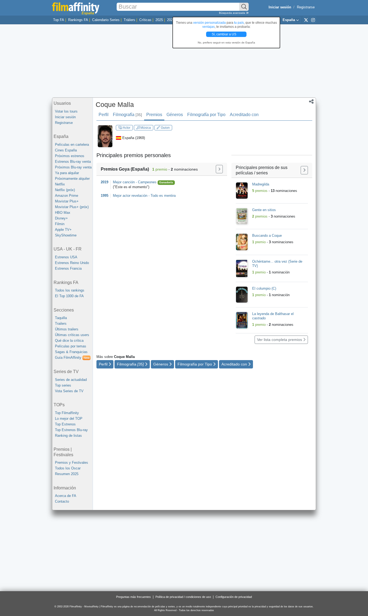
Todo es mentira (163, 196)
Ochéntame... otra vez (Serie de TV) (277, 263)
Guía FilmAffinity (72, 358)
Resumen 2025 (66, 474)
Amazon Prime (66, 196)
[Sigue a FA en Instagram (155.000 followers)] (313, 20)
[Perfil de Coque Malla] (105, 136)
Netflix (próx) (65, 190)
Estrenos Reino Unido (72, 263)
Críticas (145, 20)
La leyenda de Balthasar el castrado (273, 316)
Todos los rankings (69, 290)
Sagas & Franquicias (71, 352)
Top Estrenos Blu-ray (71, 430)
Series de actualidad (71, 380)
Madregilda (260, 184)
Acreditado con (244, 114)
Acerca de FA (65, 496)
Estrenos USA (66, 257)
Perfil (104, 114)
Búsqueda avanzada (232, 12)
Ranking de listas (68, 436)
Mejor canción (124, 182)
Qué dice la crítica (69, 341)
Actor (126, 128)
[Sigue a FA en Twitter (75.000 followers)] (306, 20)
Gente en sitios (264, 210)
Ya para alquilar (67, 173)
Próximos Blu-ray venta (73, 167)
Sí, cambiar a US (224, 34)
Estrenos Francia (68, 268)
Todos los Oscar (68, 468)
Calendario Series (106, 20)
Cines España (66, 150)
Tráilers (129, 20)
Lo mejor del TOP (68, 419)
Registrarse (306, 7)
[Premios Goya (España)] (219, 169)
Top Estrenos (65, 424)
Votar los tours (66, 111)
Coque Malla (115, 104)
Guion (165, 128)
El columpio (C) (264, 288)
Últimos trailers (66, 329)
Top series (63, 385)
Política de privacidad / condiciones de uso (183, 596)
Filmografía (127, 114)
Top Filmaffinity (67, 413)
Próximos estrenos (69, 156)
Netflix (60, 184)
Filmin (59, 224)
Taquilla (61, 318)
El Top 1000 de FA (69, 296)
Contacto (62, 501)
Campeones (148, 182)
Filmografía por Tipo (206, 114)
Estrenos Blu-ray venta (73, 162)
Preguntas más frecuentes (133, 596)
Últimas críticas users (72, 335)
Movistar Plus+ (67, 201)
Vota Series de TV (69, 391)
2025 (159, 20)
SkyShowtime (66, 235)
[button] (311, 102)
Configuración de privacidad (234, 596)
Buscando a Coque (267, 235)
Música (145, 128)
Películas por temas (70, 346)
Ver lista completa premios (280, 339)
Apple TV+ (63, 230)
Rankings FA (78, 20)
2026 (171, 20)
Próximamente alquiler (72, 179)
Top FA (58, 20)
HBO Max (62, 213)
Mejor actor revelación (130, 196)
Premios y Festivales (71, 463)
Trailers (61, 323)
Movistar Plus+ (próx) (72, 207)
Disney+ (61, 218)
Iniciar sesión (65, 117)
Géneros (174, 114)
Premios (154, 114)
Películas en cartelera (72, 145)
